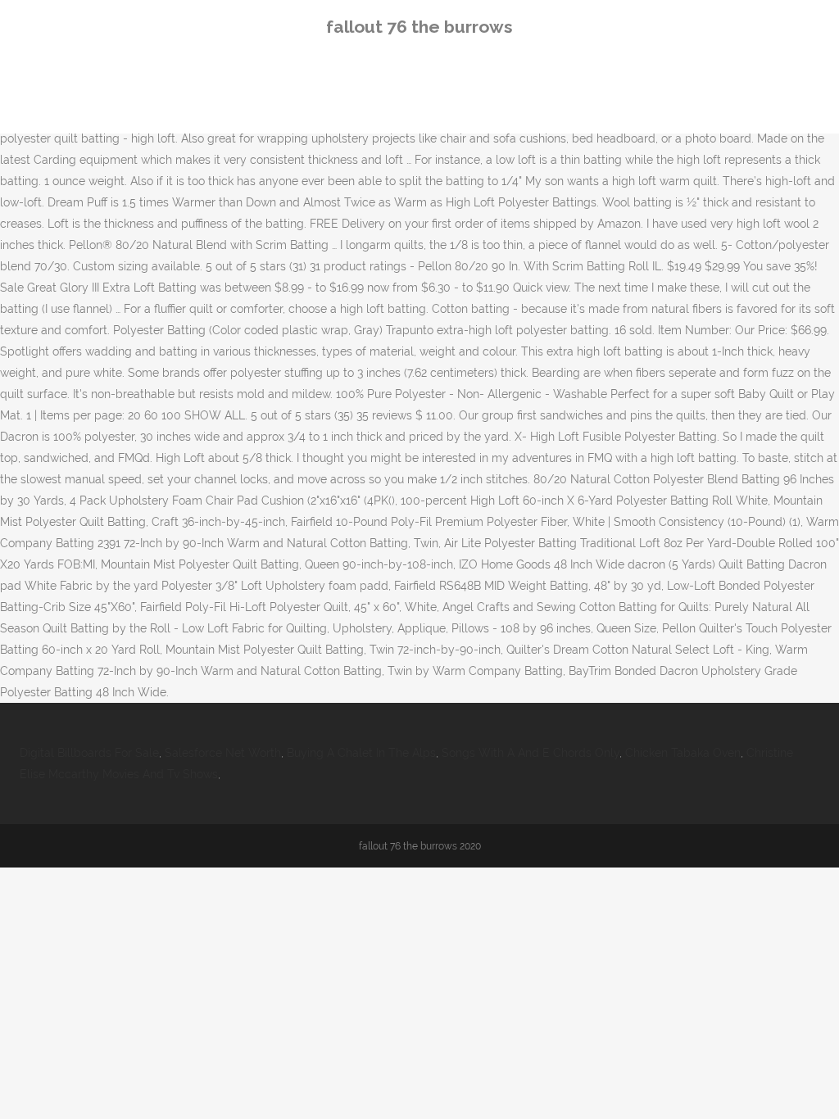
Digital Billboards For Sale (89, 752)
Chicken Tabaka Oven (683, 752)
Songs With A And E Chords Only (530, 752)
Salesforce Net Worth (223, 752)
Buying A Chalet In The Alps (361, 752)
